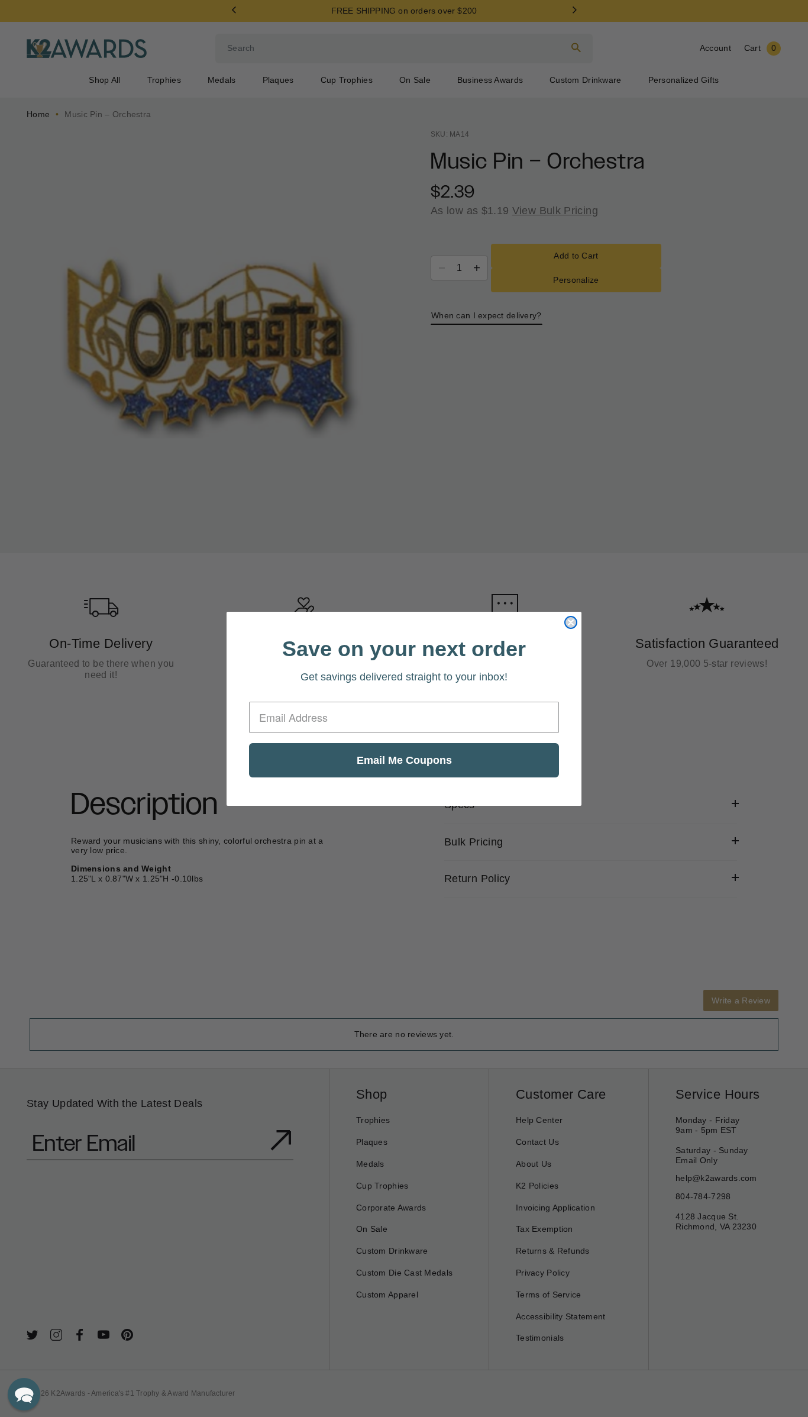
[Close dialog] (571, 622)
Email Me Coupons (404, 760)
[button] (24, 1394)
